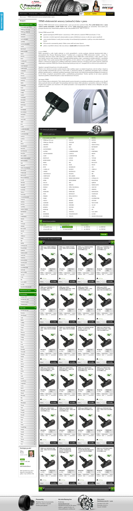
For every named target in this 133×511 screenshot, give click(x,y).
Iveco (22, 361)
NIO (70, 182)
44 (102, 242)
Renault (22, 415)
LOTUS (71, 160)
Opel (22, 407)
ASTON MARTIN (47, 153)
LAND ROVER (73, 156)
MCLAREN (72, 176)
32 (85, 242)
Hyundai (23, 349)
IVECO (71, 140)
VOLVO (71, 216)
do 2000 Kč (87, 227)
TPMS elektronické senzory (80, 26)
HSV (44, 211)
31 (83, 242)
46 (105, 242)
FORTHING (95, 151)
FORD (45, 198)
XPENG (94, 138)
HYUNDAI (46, 216)
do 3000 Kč (87, 229)
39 (95, 242)
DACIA (45, 182)
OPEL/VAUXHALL (74, 187)
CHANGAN (95, 194)
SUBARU (71, 205)
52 (114, 242)
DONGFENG (95, 191)
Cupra (22, 327)
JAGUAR (71, 142)
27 (77, 242)
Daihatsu (23, 334)
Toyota (22, 439)
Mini (22, 400)
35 (89, 242)
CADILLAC (46, 169)
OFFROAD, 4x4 (25, 299)
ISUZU (93, 165)
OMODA (94, 189)
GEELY (45, 200)
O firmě (58, 13)
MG (70, 162)
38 (93, 242)
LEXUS (71, 158)
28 (79, 242)
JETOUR (94, 200)
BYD (44, 167)
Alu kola (22, 308)
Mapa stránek (100, 499)
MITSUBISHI (72, 180)
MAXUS (71, 169)
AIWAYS (45, 147)
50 (111, 242)
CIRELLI (94, 169)
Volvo (22, 441)
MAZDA (71, 173)
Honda (22, 347)
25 (74, 242)
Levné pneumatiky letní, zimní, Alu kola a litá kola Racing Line (33, 5)
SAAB (70, 198)
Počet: (41, 281)
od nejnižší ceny (47, 227)
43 (101, 242)
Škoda (22, 434)
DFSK (44, 180)
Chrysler (23, 354)
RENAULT (72, 194)
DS (92, 209)
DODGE (45, 187)
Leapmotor (23, 383)
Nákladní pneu (24, 304)
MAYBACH (72, 171)
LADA (70, 149)
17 (63, 242)
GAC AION (94, 211)
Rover (22, 417)
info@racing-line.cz (25, 466)
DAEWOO (46, 185)
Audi (22, 317)
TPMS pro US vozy (48, 140)
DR (92, 173)
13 (57, 242)
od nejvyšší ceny (47, 229)
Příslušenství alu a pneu (25, 291)
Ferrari (22, 339)
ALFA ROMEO (47, 149)
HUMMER (46, 214)
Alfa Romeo (23, 315)
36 (90, 242)
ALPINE (45, 151)
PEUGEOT (72, 189)
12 (55, 242)
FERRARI (46, 191)
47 (106, 242)
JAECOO (94, 187)
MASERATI (72, 167)
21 (69, 242)
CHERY (45, 171)
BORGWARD (46, 160)
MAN (70, 165)
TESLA (71, 209)
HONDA (45, 207)
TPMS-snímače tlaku (26, 24)
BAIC (93, 149)
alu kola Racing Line (63, 503)
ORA (93, 156)
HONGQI (45, 209)
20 (67, 242)
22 (70, 242)
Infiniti (22, 356)
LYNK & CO (95, 178)
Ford (22, 344)
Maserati (23, 390)
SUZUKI (71, 207)
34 (88, 242)
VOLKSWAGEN (73, 214)
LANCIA (71, 153)
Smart (22, 424)
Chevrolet (23, 351)
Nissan (22, 405)
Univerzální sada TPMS (49, 138)
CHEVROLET (47, 173)
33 (86, 242)
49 (109, 242)
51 (112, 242)
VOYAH (94, 158)
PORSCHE (72, 191)
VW (22, 444)
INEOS (93, 153)
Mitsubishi (23, 402)
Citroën (22, 325)
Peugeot (22, 410)
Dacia (22, 330)
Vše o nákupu (51, 13)
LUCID (93, 214)
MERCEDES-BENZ (74, 178)
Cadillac (22, 322)
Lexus (22, 385)
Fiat (21, 342)
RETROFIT (95, 147)
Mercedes (23, 395)
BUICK (45, 165)
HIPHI (93, 176)
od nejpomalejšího (68, 229)
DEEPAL (94, 196)
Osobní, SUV (24, 297)
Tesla (22, 436)
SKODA (71, 200)
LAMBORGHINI (73, 151)
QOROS (94, 182)
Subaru (22, 429)
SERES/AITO (95, 185)
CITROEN (46, 178)
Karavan (23, 313)
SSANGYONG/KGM (97, 216)
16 (61, 242)
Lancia (22, 378)
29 (80, 242)
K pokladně (110, 13)
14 (58, 242)
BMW (44, 162)
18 (64, 242)
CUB (93, 207)
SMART (71, 202)
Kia (21, 373)
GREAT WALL (96, 144)
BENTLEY (46, 158)
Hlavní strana (23, 17)
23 (71, 242)
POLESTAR (95, 180)
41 (98, 242)
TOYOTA (71, 211)
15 (60, 242)
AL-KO (93, 205)
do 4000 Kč (102, 227)
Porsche (22, 412)
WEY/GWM (95, 202)
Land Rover (23, 381)
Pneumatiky (23, 294)
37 (92, 242)
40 (96, 242)
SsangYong (23, 427)
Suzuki (22, 432)
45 (104, 242)
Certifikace (42, 13)
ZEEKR (94, 160)
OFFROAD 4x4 (24, 310)
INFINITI (71, 138)
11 (54, 242)
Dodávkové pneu (25, 302)
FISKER (45, 196)
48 (108, 242)
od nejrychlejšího (67, 227)
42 (99, 242)
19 (66, 242)
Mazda (22, 393)
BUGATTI (94, 162)
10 (52, 242)
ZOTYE (94, 140)
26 (76, 242)
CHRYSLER (46, 176)
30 (82, 242)
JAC (93, 167)
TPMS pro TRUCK (48, 142)
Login (111, 501)
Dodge (22, 337)
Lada (22, 376)
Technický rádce (33, 13)
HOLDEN (45, 205)
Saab (22, 419)
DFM (93, 171)
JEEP (70, 144)
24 (73, 242)
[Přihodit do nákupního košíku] (53, 281)
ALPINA (94, 142)
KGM (22, 371)
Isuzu (22, 359)
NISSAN (71, 185)
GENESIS (45, 202)
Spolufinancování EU (103, 501)
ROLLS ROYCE (73, 196)
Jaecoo (22, 364)
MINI (44, 189)
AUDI (44, 156)
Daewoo (23, 332)
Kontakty (64, 13)
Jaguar (22, 366)
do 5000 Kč (102, 229)
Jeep (22, 368)
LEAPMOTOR (95, 198)
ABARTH (45, 144)
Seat (22, 422)
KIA (70, 147)
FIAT (44, 194)
